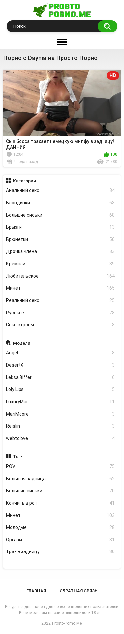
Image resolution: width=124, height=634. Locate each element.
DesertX (60, 365)
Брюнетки (60, 239)
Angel (60, 352)
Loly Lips (60, 389)
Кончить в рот (60, 503)
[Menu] (62, 42)
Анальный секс (60, 190)
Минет (60, 288)
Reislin (60, 426)
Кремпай (60, 263)
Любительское (60, 276)
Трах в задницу (60, 551)
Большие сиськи (60, 214)
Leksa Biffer (60, 377)
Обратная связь (79, 590)
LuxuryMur (60, 401)
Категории (24, 180)
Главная (36, 590)
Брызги (60, 227)
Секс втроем (60, 324)
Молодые (60, 527)
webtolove (60, 438)
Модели (21, 343)
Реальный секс (60, 300)
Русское (60, 312)
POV (60, 466)
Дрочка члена (60, 251)
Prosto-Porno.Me (67, 623)
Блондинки (60, 202)
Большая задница (60, 478)
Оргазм (60, 539)
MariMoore (60, 414)
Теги (18, 456)
